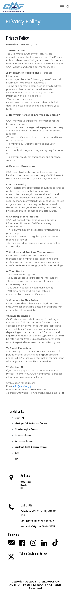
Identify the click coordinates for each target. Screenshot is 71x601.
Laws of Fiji (19, 417)
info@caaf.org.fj (22, 386)
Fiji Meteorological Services (27, 429)
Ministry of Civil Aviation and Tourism (31, 423)
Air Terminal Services (24, 441)
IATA (16, 458)
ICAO (17, 453)
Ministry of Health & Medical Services (31, 447)
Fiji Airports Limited (23, 435)
